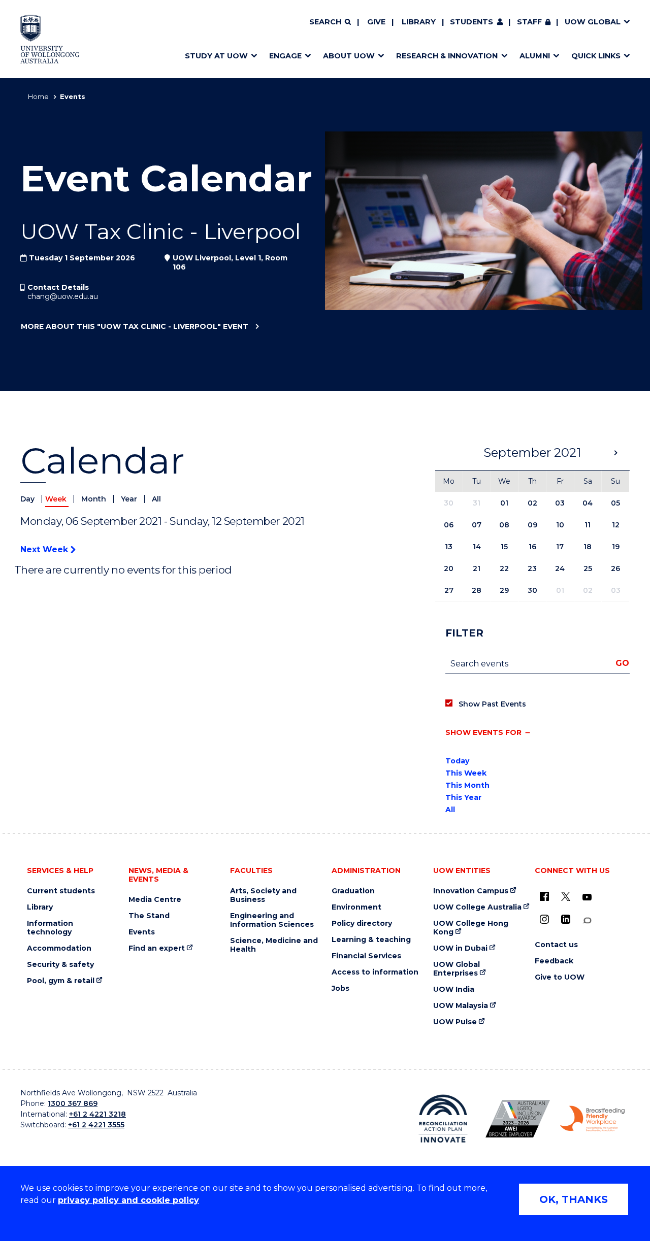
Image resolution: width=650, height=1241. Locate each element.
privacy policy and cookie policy (128, 1200)
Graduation (353, 891)
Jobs (340, 988)
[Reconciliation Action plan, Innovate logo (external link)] (443, 1119)
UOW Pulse (455, 1022)
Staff (529, 21)
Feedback (554, 961)
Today (457, 760)
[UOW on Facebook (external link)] (544, 896)
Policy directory (362, 923)
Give (376, 21)
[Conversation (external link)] (587, 920)
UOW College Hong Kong (470, 927)
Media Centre (154, 899)
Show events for (483, 732)
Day (28, 499)
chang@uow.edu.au (62, 296)
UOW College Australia (477, 907)
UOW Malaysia (460, 1005)
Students (471, 21)
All (156, 499)
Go (622, 663)
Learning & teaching (371, 939)
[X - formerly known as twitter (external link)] (565, 896)
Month (94, 499)
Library (419, 21)
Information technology (50, 927)
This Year (463, 797)
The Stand (149, 916)
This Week (465, 773)
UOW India (453, 989)
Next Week (45, 549)
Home (38, 96)
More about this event (134, 326)
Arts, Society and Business (263, 895)
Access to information (375, 972)
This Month (467, 785)
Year (130, 499)
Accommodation (59, 948)
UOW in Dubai (460, 948)
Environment (356, 907)
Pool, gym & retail (60, 981)
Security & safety (60, 964)
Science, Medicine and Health (274, 945)
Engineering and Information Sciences (272, 920)
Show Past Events (492, 704)
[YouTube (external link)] (587, 897)
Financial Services (366, 956)
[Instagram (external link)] (544, 919)
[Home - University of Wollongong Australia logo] (50, 39)
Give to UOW (559, 977)
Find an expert (156, 948)
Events (141, 932)
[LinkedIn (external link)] (565, 919)
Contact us (556, 945)
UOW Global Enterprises (456, 969)
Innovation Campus (470, 891)
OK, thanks (573, 1199)
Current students (61, 891)
